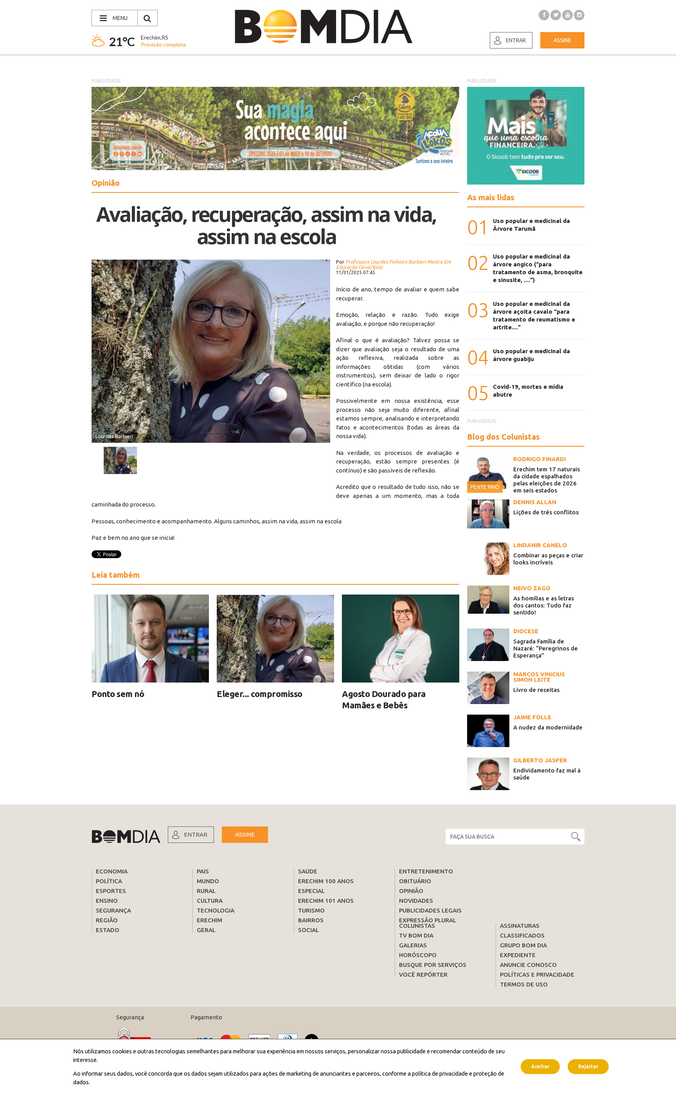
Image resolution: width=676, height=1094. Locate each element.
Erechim (209, 920)
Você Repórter (423, 974)
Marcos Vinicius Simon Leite (539, 677)
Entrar (516, 40)
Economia (112, 871)
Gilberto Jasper (540, 760)
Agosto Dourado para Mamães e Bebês (384, 699)
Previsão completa (163, 44)
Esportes (111, 890)
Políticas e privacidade (537, 974)
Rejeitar (588, 1066)
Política (109, 881)
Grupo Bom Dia (523, 945)
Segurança (113, 910)
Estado (107, 930)
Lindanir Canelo (540, 545)
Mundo (208, 881)
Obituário (415, 881)
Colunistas (417, 925)
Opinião (411, 890)
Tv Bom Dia (416, 935)
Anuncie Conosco (528, 964)
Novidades (416, 900)
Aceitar (540, 1066)
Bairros (311, 920)
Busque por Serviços (432, 964)
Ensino (107, 900)
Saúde (307, 871)
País (203, 871)
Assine (562, 40)
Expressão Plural (427, 920)
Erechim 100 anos (326, 881)
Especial (311, 890)
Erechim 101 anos (326, 900)
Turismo (311, 910)
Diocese (525, 631)
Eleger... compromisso (259, 694)
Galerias (413, 945)
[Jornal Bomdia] (323, 26)
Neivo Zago (531, 588)
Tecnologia (215, 910)
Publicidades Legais (430, 910)
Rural (206, 890)
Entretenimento (426, 871)
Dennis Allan (534, 502)
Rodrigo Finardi (539, 459)
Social (308, 930)
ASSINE (245, 834)
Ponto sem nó (118, 694)
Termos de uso (524, 984)
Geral (206, 930)
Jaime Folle (532, 717)
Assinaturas (519, 925)
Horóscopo (418, 955)
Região (107, 920)
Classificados (522, 935)
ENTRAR (195, 834)
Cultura (210, 900)
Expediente (518, 955)
